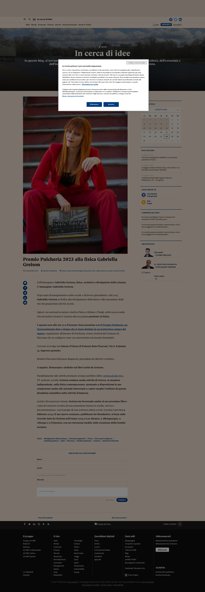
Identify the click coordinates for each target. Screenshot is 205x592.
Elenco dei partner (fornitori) (73, 96)
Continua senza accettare (136, 63)
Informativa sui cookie (90, 84)
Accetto (111, 104)
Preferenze (94, 104)
